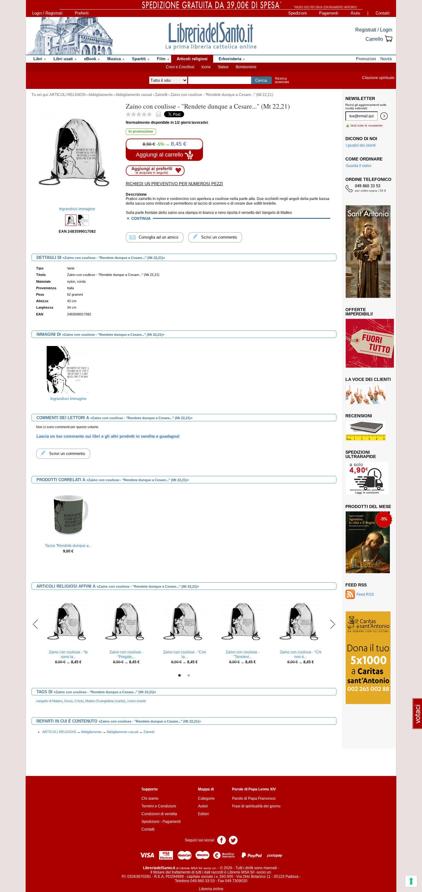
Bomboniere (246, 67)
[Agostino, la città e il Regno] (367, 542)
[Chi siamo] (70, 36)
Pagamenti (328, 13)
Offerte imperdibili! (359, 311)
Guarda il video (358, 166)
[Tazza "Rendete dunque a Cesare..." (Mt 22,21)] (68, 515)
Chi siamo (149, 798)
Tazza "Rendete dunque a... (68, 546)
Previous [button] (35, 624)
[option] (68, 374)
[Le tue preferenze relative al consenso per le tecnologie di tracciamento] (411, 881)
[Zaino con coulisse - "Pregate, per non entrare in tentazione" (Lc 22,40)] (126, 621)
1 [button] (179, 676)
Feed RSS (356, 584)
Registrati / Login (373, 29)
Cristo (78, 701)
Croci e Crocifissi (180, 67)
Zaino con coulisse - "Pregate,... (126, 654)
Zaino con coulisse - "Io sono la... (68, 654)
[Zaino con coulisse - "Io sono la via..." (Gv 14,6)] (68, 621)
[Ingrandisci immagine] (68, 369)
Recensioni (358, 415)
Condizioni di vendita (159, 814)
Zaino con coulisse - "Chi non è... (301, 654)
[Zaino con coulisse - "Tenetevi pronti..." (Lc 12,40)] (242, 621)
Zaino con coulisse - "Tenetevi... (243, 654)
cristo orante (136, 701)
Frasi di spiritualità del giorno (256, 806)
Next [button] (332, 624)
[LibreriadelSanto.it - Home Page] (211, 36)
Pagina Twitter (233, 840)
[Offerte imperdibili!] (372, 343)
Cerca (261, 80)
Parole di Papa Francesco (254, 798)
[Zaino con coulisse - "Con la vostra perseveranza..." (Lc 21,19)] (184, 621)
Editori (203, 814)
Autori (203, 806)
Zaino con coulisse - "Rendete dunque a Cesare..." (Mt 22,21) (222, 95)
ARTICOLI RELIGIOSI (67, 95)
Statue (223, 67)
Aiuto (355, 13)
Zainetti (161, 95)
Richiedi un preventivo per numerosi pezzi (174, 183)
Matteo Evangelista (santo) (105, 701)
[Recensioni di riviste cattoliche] (365, 430)
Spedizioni (297, 13)
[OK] (384, 116)
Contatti (383, 13)
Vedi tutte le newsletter (366, 125)
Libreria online (211, 889)
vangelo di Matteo (49, 701)
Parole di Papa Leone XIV (254, 789)
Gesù (68, 701)
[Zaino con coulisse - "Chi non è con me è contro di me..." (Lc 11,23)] (300, 621)
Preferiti (82, 13)
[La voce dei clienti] (365, 394)
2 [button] (189, 676)
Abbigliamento (100, 95)
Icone (206, 67)
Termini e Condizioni (158, 806)
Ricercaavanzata (282, 80)
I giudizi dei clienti (361, 145)
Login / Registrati (47, 13)
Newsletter (360, 98)
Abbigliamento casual (134, 95)
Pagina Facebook (221, 840)
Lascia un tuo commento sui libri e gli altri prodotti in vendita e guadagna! (107, 436)
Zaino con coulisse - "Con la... (184, 654)
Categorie (206, 798)
